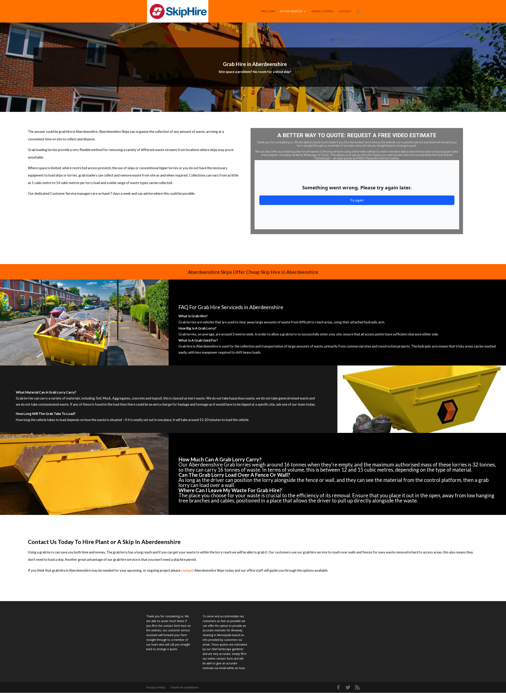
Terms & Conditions (184, 687)
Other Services (291, 11)
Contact (345, 11)
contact (187, 570)
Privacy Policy (156, 687)
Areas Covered (322, 11)
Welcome (268, 11)
